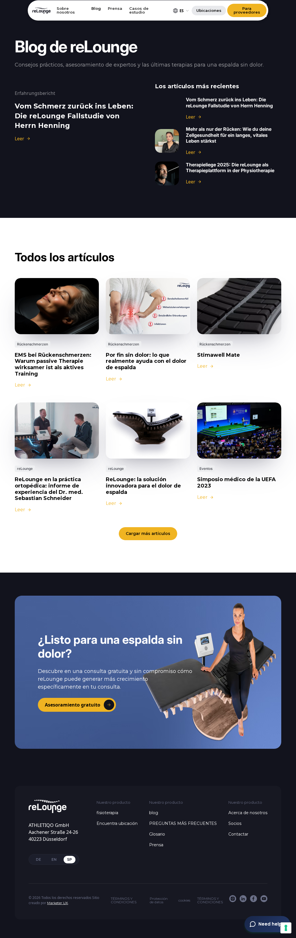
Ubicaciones (208, 10)
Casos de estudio (139, 10)
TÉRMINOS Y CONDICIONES (123, 900)
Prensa (115, 9)
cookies (184, 900)
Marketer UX (57, 903)
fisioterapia (107, 812)
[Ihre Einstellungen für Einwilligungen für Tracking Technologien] (285, 927)
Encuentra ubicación (117, 823)
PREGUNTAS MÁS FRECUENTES (183, 823)
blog (153, 812)
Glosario (157, 834)
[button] (181, 10)
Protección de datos (159, 900)
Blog (96, 9)
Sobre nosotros (66, 10)
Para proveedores (247, 10)
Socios (234, 823)
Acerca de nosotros (247, 812)
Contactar (238, 834)
